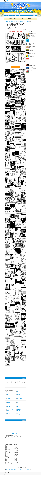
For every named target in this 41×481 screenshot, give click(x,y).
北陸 (7, 382)
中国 (15, 382)
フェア (14, 453)
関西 (11, 382)
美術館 (6, 460)
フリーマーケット (7, 450)
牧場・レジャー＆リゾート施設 (8, 463)
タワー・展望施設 (7, 462)
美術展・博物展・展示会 (16, 452)
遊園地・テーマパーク (16, 455)
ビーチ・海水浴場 (7, 457)
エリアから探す (14, 15)
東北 (11, 381)
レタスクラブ (6, 474)
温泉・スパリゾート (16, 457)
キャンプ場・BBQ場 (16, 454)
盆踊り (6, 447)
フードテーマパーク (16, 462)
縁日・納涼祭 (15, 446)
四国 (19, 382)
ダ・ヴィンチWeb (8, 474)
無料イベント (6, 448)
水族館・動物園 (6, 456)
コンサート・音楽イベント (16, 450)
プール (27, 15)
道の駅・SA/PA (15, 460)
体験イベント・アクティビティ (17, 448)
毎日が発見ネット (19, 474)
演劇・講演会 (6, 453)
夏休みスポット (6, 454)
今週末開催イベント (33, 15)
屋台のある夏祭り (15, 447)
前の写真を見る (8, 64)
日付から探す (8, 15)
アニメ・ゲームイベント (7, 451)
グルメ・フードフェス (7, 449)
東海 (23, 381)
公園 (5, 461)
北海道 (7, 381)
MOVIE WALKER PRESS (15, 474)
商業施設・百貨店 (15, 458)
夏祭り (21, 15)
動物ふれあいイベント (7, 452)
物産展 (14, 449)
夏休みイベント (6, 445)
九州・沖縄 (23, 382)
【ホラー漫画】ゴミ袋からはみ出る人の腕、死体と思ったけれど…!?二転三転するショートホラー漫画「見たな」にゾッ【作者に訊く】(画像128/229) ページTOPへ (16, 467)
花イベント (15, 451)
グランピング (6, 455)
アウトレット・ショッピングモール (8, 458)
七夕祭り (6, 446)
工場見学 (6, 459)
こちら (21, 31)
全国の (8, 391)
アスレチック (15, 461)
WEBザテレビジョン (11, 474)
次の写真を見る (23, 64)
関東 (15, 381)
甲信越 (19, 381)
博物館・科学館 (15, 459)
